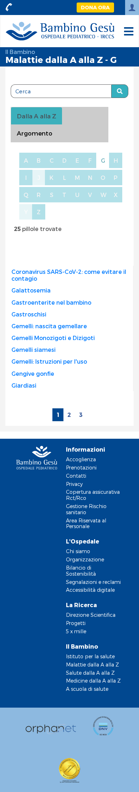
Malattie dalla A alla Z (92, 664)
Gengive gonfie (32, 373)
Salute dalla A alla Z (90, 673)
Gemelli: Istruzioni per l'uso (49, 361)
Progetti (76, 623)
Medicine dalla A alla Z (93, 681)
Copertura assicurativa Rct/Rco (93, 495)
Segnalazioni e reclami (93, 582)
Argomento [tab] (34, 133)
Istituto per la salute (90, 656)
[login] (132, 7)
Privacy (74, 484)
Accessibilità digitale (90, 590)
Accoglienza (81, 459)
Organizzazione (85, 559)
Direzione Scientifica (90, 615)
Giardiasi (23, 385)
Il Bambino (20, 51)
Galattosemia (31, 290)
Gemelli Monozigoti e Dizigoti (53, 337)
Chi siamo (78, 551)
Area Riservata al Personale (86, 523)
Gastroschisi (28, 314)
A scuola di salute (87, 689)
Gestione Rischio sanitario (86, 509)
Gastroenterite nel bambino (51, 302)
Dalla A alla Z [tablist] (36, 115)
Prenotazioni (81, 467)
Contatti (76, 476)
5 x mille (76, 631)
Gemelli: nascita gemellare (49, 326)
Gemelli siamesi (33, 349)
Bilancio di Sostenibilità (81, 571)
